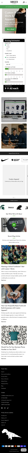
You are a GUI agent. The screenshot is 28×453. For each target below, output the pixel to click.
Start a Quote (10, 29)
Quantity (7, 62)
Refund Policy (4, 381)
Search (2, 371)
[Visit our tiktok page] (7, 408)
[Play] (14, 225)
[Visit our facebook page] (1, 408)
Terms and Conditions (5, 374)
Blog (2, 386)
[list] (14, 160)
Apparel (7, 43)
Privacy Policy (4, 376)
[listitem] (14, 6)
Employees (3, 388)
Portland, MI (3, 415)
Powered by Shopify (14, 449)
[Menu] (2, 2)
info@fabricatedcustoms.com (7, 395)
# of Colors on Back (10, 73)
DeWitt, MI (3, 422)
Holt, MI (3, 425)
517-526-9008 (4, 398)
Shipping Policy (4, 383)
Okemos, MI (3, 418)
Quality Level (8, 53)
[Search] (26, 2)
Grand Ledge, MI (4, 420)
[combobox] (14, 64)
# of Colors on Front (10, 67)
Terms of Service (4, 379)
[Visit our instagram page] (4, 408)
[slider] (8, 69)
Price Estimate (8, 86)
